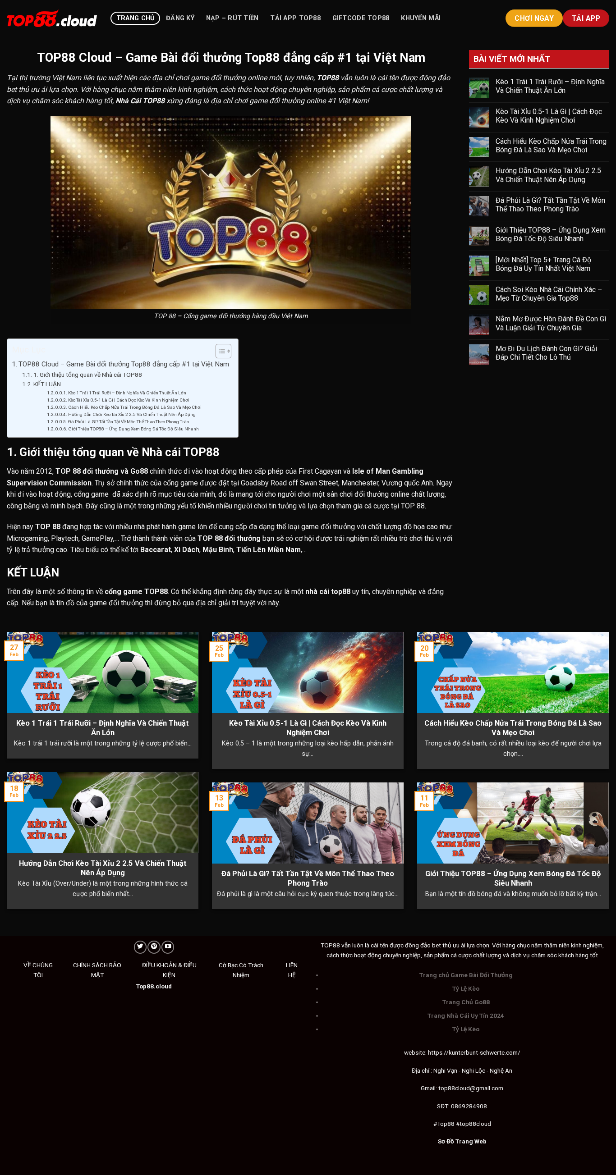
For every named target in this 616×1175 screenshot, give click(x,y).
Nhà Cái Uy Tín (467, 1015)
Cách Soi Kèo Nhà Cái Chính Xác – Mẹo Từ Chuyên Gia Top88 (549, 293)
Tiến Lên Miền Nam (268, 549)
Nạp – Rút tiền (232, 18)
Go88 (139, 471)
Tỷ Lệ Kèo (465, 988)
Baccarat (155, 549)
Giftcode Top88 (361, 18)
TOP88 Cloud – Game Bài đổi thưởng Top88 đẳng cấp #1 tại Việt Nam (123, 364)
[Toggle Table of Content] (219, 351)
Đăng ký (180, 18)
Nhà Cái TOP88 (140, 100)
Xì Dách (186, 549)
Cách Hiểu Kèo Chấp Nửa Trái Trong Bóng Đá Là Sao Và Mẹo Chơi (135, 407)
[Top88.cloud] (52, 18)
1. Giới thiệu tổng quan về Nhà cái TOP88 (87, 374)
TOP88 (328, 77)
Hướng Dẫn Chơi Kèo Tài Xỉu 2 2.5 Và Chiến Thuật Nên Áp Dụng (132, 414)
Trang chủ (135, 18)
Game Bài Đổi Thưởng (482, 974)
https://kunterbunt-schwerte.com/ (474, 1052)
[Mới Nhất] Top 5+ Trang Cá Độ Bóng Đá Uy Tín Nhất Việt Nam (544, 264)
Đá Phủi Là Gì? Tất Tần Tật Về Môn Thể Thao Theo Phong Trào (128, 421)
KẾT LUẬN (47, 384)
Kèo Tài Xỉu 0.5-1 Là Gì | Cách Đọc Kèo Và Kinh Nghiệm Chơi (128, 400)
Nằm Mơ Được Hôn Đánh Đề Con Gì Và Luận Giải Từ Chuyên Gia (551, 323)
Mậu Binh (217, 549)
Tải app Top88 (295, 18)
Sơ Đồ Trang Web (462, 1141)
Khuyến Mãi (421, 18)
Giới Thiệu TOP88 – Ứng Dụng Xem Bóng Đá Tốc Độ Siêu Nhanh (133, 428)
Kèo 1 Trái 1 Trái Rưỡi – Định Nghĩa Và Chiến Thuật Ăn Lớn (127, 392)
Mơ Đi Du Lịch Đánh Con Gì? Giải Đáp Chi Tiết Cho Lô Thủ (546, 352)
